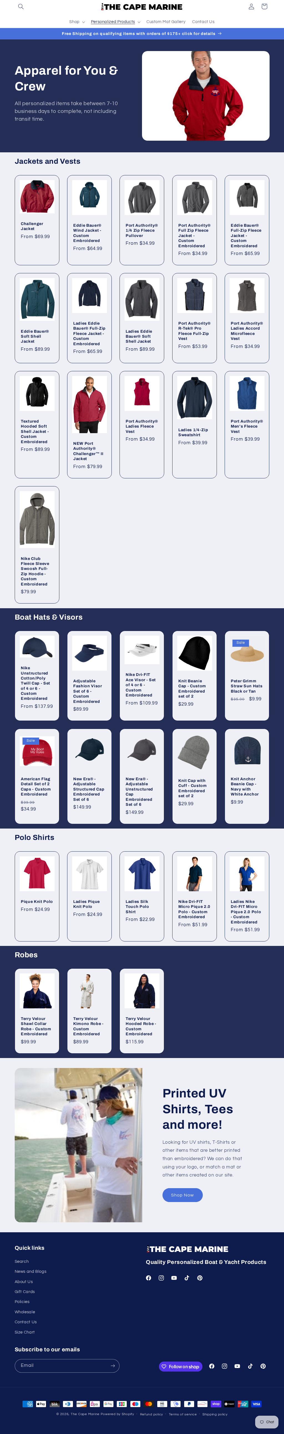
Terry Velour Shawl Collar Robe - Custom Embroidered (36, 1026)
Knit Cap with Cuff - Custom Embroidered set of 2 (192, 788)
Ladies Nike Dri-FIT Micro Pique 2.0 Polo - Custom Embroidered (246, 911)
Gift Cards (25, 1292)
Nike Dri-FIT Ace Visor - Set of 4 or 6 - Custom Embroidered (141, 684)
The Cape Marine (85, 1414)
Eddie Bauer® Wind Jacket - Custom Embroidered (87, 233)
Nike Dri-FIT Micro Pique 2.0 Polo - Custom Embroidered (194, 909)
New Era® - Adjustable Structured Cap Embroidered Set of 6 (88, 789)
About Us (24, 1282)
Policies (22, 1302)
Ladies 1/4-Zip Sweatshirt (193, 432)
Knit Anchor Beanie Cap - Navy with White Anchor (245, 786)
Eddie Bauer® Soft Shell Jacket (35, 336)
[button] (21, 6)
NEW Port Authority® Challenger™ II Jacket (88, 451)
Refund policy (151, 1414)
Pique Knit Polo (37, 901)
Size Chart (25, 1332)
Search (22, 1261)
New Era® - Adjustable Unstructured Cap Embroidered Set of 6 (139, 792)
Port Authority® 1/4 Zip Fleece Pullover (142, 230)
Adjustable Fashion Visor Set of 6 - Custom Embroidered (87, 691)
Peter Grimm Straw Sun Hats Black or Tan (246, 686)
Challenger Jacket (32, 226)
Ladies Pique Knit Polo (86, 904)
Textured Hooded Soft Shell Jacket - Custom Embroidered (35, 431)
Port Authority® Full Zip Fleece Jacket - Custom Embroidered (194, 235)
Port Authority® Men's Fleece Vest (247, 426)
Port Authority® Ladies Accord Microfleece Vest (247, 331)
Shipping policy (215, 1414)
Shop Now (182, 1195)
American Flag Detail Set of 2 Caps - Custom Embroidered (36, 786)
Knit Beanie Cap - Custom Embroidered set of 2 (192, 688)
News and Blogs (31, 1271)
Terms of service (183, 1414)
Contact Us (26, 1322)
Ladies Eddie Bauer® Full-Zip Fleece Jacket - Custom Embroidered (89, 333)
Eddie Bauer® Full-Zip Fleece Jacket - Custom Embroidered (246, 235)
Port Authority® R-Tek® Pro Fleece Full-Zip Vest (194, 331)
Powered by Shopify (117, 1414)
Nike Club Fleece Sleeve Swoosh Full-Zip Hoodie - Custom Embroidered (35, 571)
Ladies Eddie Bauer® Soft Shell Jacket (139, 336)
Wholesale (25, 1312)
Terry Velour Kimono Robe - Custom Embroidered (88, 1026)
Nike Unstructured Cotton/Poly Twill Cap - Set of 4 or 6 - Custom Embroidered (35, 683)
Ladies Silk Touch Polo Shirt (137, 906)
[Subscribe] (112, 1366)
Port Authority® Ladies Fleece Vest (142, 426)
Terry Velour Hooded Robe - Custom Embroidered (141, 1026)
